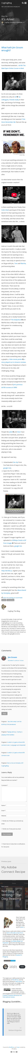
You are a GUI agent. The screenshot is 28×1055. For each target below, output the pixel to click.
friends (11, 100)
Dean (19, 432)
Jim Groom (12, 657)
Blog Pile (4, 16)
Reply (4, 713)
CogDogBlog (6, 3)
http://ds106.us (6, 571)
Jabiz (10, 432)
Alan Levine (18, 981)
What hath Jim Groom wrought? (12, 49)
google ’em (7, 468)
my (19, 97)
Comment (4, 785)
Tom (15, 263)
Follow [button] (22, 966)
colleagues (5, 100)
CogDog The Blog (14, 611)
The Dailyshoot (16, 320)
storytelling (10, 600)
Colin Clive (4, 210)
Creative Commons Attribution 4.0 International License (12, 996)
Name (3, 805)
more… (22, 927)
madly (17, 100)
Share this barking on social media (12, 598)
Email (3, 810)
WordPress (15, 980)
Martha (23, 263)
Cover (18, 1047)
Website (3, 816)
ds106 (3, 600)
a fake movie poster (15, 359)
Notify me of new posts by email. (12, 829)
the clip (15, 462)
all (16, 97)
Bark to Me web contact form (14, 933)
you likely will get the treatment (13, 942)
